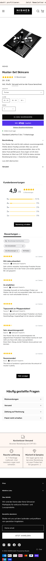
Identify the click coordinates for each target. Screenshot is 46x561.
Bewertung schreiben (23, 224)
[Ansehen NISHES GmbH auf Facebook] (14, 545)
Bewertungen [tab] (12, 234)
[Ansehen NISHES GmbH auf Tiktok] (9, 545)
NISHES (5, 66)
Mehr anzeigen (23, 376)
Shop (4, 483)
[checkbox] (26, 251)
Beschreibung (7, 140)
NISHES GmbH (11, 551)
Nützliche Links (7, 490)
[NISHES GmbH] (23, 11)
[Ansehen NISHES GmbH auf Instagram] (4, 545)
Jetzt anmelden (23, 536)
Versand (15, 84)
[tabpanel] (23, 309)
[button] (37, 11)
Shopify (27, 551)
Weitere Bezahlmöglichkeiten (23, 127)
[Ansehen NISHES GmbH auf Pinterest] (19, 545)
